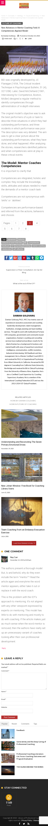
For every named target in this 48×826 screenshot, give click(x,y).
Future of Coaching (32, 16)
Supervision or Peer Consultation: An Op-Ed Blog (24, 269)
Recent (14, 724)
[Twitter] (24, 824)
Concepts (11, 16)
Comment (5, 671)
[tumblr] (33, 258)
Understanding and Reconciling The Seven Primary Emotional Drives (21, 443)
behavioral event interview (12, 243)
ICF (12, 246)
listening (27, 246)
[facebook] (6, 258)
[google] (15, 258)
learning (19, 246)
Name (3, 691)
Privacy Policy (27, 820)
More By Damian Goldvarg (23, 401)
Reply (4, 648)
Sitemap (36, 820)
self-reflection (18, 249)
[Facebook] (20, 824)
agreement (12, 239)
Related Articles (23, 397)
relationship (6, 249)
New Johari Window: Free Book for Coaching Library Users (22, 487)
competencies (34, 243)
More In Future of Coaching (23, 404)
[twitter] (11, 258)
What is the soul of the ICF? (24, 282)
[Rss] (28, 824)
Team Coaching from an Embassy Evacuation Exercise (23, 531)
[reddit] (20, 258)
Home (3, 16)
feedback (5, 246)
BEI (25, 243)
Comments (25, 724)
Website (4, 707)
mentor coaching (38, 246)
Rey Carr (14, 557)
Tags (35, 724)
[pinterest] (24, 258)
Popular (5, 724)
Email (3, 699)
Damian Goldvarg (9, 36)
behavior (21, 239)
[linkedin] (28, 258)
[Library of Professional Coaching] (24, 3)
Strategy (20, 16)
